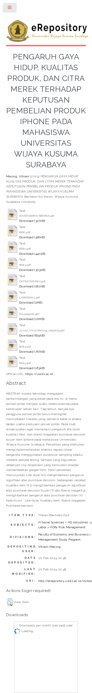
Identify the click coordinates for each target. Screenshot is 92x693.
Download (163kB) (32, 368)
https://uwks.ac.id (39, 374)
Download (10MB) (31, 319)
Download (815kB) (32, 335)
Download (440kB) (32, 254)
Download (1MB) (30, 302)
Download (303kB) (32, 270)
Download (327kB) (32, 221)
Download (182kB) (32, 286)
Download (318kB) (32, 237)
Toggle (10, 8)
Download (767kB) (32, 351)
